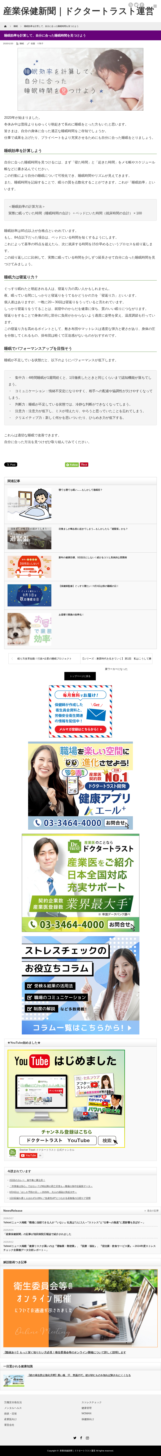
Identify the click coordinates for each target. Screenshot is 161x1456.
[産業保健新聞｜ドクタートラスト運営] (78, 11)
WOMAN (86, 1413)
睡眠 (22, 43)
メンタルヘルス (13, 1408)
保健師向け (88, 1419)
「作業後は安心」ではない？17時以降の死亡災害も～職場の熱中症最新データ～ (51, 1186)
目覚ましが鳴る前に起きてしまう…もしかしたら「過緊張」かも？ (93, 529)
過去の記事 (153, 1210)
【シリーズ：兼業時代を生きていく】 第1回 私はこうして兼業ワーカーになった (116, 660)
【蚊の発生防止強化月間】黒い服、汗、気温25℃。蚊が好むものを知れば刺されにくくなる (79, 1375)
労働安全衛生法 (13, 1402)
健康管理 (87, 1408)
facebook (142, 5)
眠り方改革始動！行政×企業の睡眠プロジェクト (44, 658)
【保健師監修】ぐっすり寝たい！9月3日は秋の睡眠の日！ (89, 586)
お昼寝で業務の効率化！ (71, 614)
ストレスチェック (92, 1402)
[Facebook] (80, 1437)
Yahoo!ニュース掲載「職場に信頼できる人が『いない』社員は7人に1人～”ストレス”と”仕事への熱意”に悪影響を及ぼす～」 (74, 1222)
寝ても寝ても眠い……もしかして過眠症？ (81, 490)
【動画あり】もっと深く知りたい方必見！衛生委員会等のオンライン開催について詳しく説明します (64, 1352)
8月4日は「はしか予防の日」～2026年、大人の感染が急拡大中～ (43, 1192)
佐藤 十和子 (37, 43)
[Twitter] (74, 1437)
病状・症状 (10, 1413)
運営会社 (9, 1424)
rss (130, 5)
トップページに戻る (80, 676)
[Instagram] (87, 1437)
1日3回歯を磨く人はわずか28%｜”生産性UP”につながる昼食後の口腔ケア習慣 (50, 1198)
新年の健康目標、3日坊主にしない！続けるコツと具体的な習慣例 (93, 557)
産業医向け (10, 1419)
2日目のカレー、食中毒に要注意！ (27, 1180)
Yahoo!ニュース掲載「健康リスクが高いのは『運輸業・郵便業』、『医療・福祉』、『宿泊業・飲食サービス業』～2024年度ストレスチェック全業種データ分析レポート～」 (79, 1248)
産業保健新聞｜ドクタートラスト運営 (77, 1451)
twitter (136, 5)
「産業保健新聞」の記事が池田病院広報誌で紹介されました (37, 1234)
